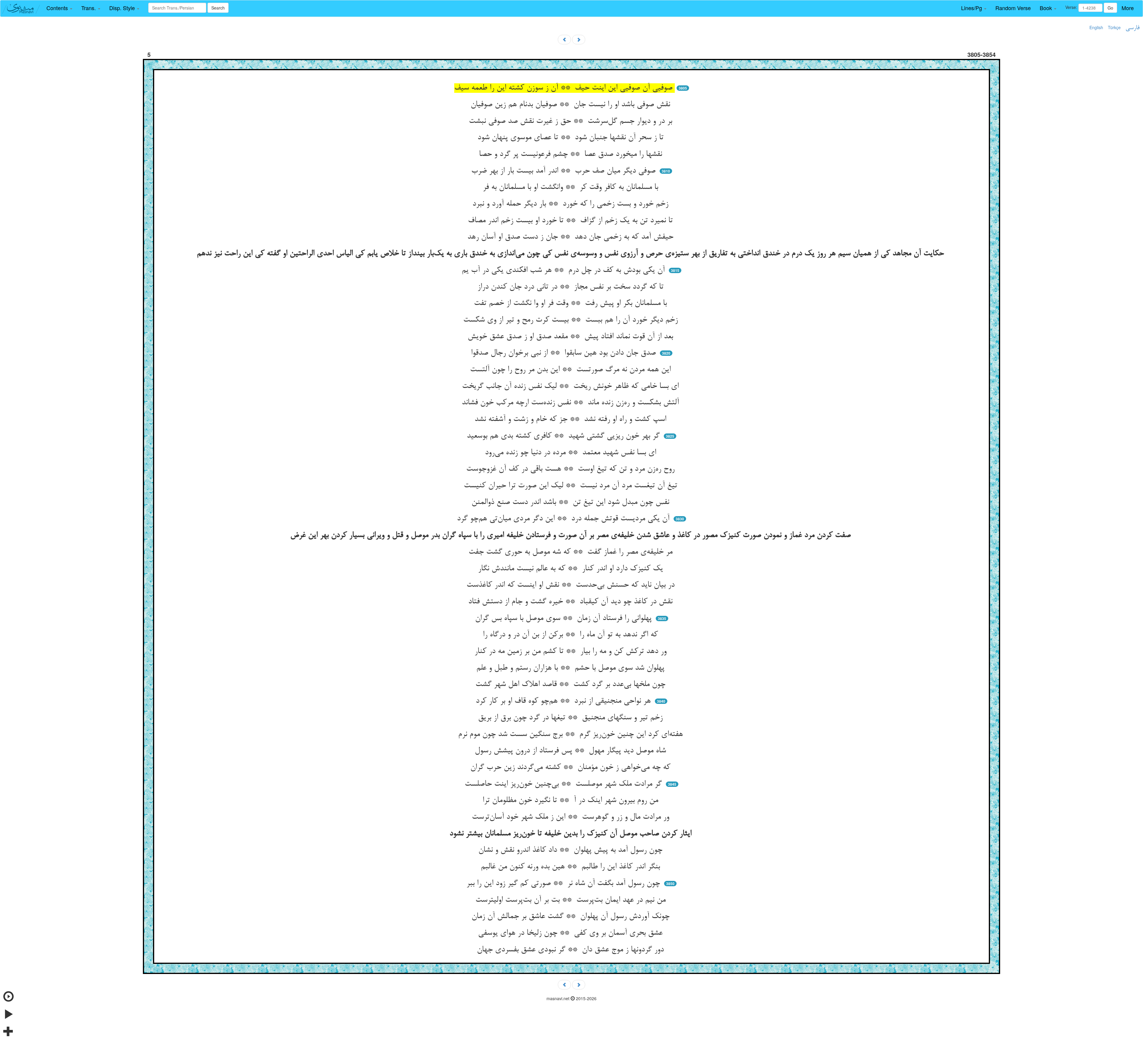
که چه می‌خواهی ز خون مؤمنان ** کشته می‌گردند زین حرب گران (571, 767)
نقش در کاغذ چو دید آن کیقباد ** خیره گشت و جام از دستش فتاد (571, 602)
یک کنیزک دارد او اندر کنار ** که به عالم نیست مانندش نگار (571, 569)
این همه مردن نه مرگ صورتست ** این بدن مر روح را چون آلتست (571, 370)
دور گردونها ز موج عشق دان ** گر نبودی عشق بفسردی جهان (571, 950)
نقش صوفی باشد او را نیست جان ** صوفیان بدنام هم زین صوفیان (571, 104)
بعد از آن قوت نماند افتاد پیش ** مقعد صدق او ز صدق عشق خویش (571, 337)
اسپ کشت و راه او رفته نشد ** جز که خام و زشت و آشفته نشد (571, 419)
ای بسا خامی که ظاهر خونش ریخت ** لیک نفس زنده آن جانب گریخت (571, 386)
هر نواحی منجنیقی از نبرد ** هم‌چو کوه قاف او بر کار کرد (564, 701)
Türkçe (1114, 27)
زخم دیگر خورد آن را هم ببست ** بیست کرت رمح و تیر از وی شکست (571, 320)
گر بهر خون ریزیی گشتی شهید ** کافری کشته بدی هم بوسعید (564, 436)
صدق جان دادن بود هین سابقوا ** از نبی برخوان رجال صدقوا (564, 353)
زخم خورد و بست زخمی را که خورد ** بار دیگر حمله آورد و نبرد (571, 204)
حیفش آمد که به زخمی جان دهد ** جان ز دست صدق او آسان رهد (571, 237)
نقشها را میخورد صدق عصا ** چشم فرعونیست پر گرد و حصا (571, 154)
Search (218, 8)
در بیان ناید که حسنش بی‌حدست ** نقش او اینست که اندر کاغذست (571, 585)
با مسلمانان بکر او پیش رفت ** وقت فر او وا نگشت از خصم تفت (571, 303)
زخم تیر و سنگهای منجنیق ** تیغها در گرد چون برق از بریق (571, 718)
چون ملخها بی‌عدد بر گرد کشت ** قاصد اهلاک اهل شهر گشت (571, 684)
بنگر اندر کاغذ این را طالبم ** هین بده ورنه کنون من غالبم (571, 867)
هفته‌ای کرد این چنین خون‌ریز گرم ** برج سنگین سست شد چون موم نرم (571, 734)
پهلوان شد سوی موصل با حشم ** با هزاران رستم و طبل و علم (571, 668)
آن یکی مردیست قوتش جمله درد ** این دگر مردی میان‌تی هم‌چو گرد (564, 519)
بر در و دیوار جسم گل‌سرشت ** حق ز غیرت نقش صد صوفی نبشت (571, 121)
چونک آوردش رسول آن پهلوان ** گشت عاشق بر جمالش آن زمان (571, 916)
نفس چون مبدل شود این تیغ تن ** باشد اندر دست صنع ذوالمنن (571, 502)
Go (1110, 8)
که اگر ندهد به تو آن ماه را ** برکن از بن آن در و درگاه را (571, 635)
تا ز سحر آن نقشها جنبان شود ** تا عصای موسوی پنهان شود (571, 137)
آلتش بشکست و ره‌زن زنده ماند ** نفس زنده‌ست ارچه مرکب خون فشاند (571, 403)
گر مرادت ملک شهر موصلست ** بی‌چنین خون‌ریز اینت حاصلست (564, 784)
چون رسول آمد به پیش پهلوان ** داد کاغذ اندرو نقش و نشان (571, 850)
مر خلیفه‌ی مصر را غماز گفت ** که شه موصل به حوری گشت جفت (572, 552)
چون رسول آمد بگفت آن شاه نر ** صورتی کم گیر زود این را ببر (564, 883)
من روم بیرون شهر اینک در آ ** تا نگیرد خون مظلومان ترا (571, 800)
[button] (59, 8)
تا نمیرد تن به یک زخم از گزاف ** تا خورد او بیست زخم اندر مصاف (571, 220)
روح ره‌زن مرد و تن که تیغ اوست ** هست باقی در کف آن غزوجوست (571, 469)
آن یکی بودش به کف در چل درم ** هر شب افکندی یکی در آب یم (564, 270)
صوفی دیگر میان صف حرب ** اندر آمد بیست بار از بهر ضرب (564, 171)
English (1096, 27)
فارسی (1132, 28)
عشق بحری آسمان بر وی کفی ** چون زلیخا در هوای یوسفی (571, 933)
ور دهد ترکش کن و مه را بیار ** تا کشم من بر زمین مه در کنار (571, 651)
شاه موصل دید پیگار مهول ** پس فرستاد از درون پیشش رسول (571, 751)
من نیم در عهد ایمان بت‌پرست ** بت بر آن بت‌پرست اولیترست (571, 900)
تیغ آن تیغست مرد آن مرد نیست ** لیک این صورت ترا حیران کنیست (572, 486)
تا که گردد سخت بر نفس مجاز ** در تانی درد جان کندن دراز (571, 287)
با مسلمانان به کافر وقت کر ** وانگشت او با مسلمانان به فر (571, 187)
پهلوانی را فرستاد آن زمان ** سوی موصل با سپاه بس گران (564, 618)
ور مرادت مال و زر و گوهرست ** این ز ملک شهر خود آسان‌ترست (572, 817)
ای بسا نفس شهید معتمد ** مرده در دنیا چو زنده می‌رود (571, 453)
